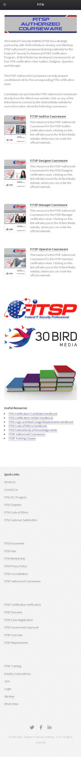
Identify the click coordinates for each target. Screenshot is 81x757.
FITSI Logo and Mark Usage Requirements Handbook (41, 422)
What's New (11, 704)
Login (8, 689)
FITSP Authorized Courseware (27, 434)
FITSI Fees (10, 551)
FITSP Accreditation (16, 574)
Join (7, 681)
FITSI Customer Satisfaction (20, 520)
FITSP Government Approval (21, 627)
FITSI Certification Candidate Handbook (33, 414)
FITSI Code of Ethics (16, 512)
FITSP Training (12, 666)
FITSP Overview (13, 635)
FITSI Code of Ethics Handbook (28, 426)
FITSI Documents (14, 543)
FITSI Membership (14, 558)
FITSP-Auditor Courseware (48, 116)
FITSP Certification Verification (22, 604)
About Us (9, 482)
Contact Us (11, 489)
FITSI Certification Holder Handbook (31, 418)
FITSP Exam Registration (18, 620)
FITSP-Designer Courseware (49, 161)
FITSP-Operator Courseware (49, 249)
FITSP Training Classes (22, 438)
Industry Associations (17, 674)
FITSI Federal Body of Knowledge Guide (33, 430)
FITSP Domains (13, 612)
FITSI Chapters (12, 505)
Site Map (9, 696)
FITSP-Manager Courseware (48, 205)
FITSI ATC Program (15, 497)
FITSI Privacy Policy (15, 566)
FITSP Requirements (16, 642)
